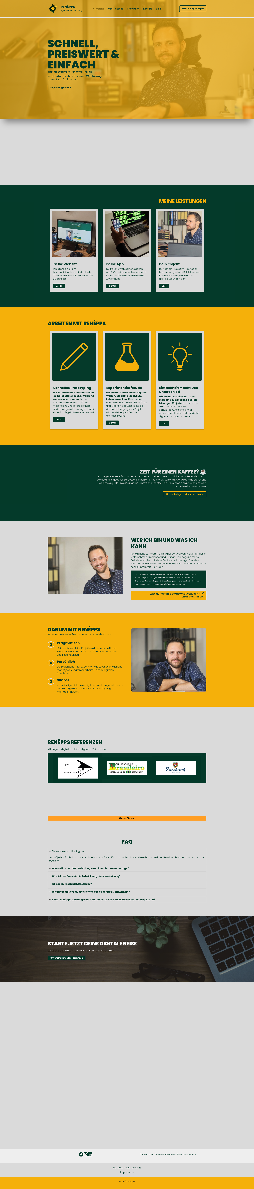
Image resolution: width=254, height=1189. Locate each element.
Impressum (127, 1172)
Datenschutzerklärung (127, 1167)
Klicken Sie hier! (127, 818)
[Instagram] (85, 1154)
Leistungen (133, 9)
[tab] (127, 856)
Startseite (98, 9)
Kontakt (147, 9)
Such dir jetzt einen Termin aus (186, 494)
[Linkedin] (90, 1154)
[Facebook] (81, 1154)
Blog (158, 9)
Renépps (68, 7)
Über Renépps (115, 9)
